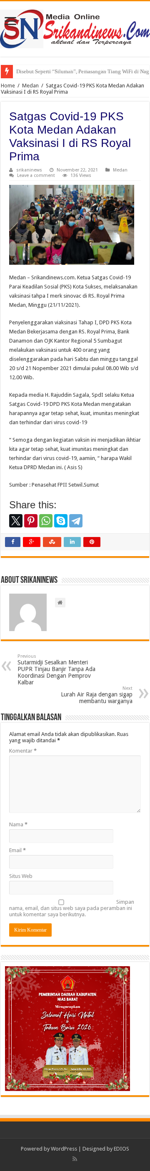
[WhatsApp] (45, 520)
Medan (30, 85)
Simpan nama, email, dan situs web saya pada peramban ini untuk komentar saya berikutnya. (71, 908)
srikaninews (29, 170)
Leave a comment (36, 175)
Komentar (23, 751)
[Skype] (61, 520)
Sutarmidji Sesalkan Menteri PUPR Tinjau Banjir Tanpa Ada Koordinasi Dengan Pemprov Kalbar (56, 670)
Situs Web (20, 876)
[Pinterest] (31, 520)
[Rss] (75, 1159)
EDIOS (121, 1149)
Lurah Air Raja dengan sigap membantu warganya (96, 695)
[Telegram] (75, 520)
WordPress (64, 1149)
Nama (18, 824)
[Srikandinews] (75, 27)
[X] (15, 520)
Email (17, 850)
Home (8, 85)
